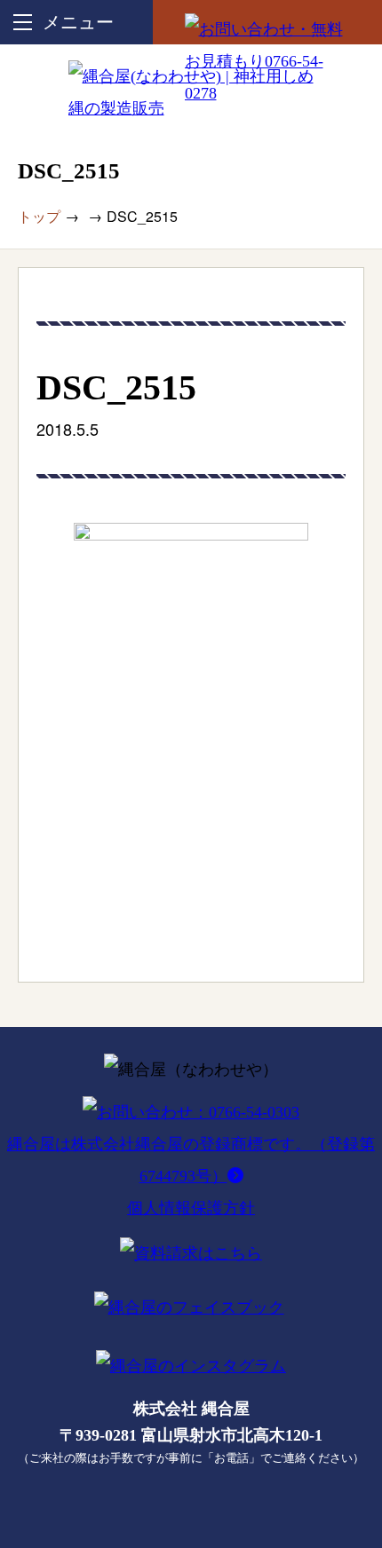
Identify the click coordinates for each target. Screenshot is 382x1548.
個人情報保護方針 (191, 1208)
